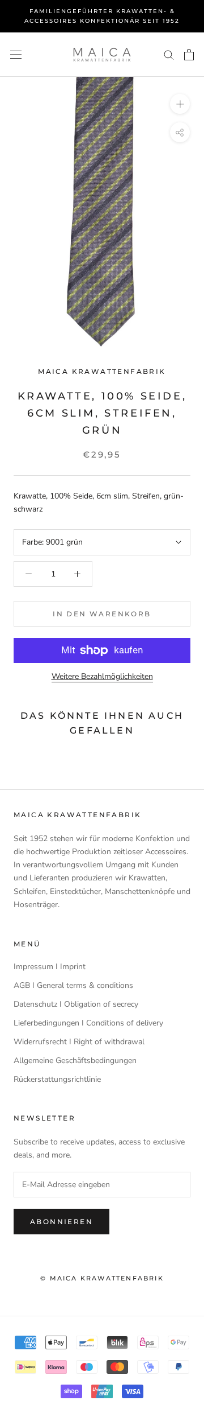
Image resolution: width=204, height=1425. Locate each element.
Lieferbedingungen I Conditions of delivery (88, 1023)
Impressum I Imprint (50, 966)
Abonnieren (61, 1221)
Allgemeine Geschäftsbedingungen (75, 1060)
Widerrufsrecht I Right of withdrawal (79, 1041)
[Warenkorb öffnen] (189, 54)
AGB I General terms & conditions (73, 985)
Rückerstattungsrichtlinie (57, 1079)
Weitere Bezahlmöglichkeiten (102, 676)
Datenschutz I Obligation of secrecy (76, 1004)
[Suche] (169, 54)
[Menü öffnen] (16, 55)
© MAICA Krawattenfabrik (102, 1278)
